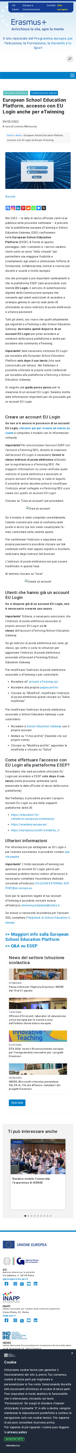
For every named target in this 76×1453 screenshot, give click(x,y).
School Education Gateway (44, 726)
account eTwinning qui (43, 681)
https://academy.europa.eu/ (29, 824)
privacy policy (17, 1432)
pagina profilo (49, 687)
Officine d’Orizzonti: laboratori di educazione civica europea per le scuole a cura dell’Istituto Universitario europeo (37, 1020)
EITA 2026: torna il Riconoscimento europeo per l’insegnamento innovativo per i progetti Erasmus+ (36, 1052)
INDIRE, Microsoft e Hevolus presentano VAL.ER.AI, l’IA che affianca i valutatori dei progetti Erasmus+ (34, 1085)
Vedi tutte (17, 1102)
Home (10, 135)
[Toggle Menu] (72, 75)
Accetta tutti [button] (14, 1439)
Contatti (51, 5)
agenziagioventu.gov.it (15, 1279)
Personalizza (13, 1446)
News (19, 135)
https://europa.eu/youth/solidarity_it (35, 830)
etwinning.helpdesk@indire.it (41, 905)
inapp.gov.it (9, 1315)
